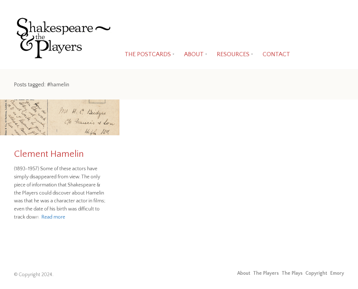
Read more (53, 217)
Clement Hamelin (49, 154)
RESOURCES (233, 54)
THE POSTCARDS (148, 54)
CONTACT (276, 54)
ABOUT (194, 54)
